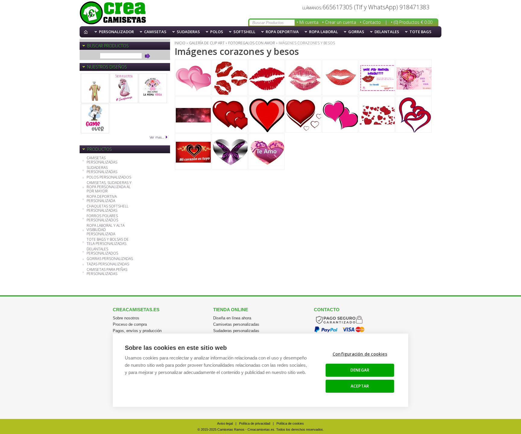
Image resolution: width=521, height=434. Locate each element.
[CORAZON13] (303, 115)
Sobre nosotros (126, 318)
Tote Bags (420, 31)
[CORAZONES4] (230, 151)
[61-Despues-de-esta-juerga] (153, 88)
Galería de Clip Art (207, 43)
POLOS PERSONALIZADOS (109, 177)
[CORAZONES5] (266, 151)
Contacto (372, 22)
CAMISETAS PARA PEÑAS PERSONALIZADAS (107, 272)
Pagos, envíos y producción (137, 330)
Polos (216, 31)
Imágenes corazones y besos (113, 13)
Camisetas (155, 31)
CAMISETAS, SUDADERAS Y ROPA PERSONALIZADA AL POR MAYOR (109, 187)
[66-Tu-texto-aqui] (95, 88)
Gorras (356, 31)
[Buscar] (147, 56)
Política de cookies (290, 423)
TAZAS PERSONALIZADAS (108, 264)
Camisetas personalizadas (236, 324)
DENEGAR (359, 370)
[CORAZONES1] (377, 115)
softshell (244, 31)
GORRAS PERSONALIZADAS (110, 259)
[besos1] (230, 78)
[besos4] (303, 78)
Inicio (87, 31)
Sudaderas (188, 31)
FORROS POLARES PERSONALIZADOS (102, 218)
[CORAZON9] (414, 78)
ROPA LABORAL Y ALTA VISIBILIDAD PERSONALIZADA (106, 229)
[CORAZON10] (193, 115)
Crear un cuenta (340, 22)
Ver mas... (157, 137)
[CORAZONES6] (193, 78)
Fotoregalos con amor (251, 43)
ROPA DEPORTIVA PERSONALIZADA (102, 199)
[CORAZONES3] (193, 151)
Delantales (386, 31)
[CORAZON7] (377, 78)
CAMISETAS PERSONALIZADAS (102, 160)
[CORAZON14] (340, 115)
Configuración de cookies (360, 354)
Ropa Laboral (323, 31)
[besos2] (266, 78)
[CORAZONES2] (414, 115)
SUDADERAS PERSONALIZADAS (102, 170)
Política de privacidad (254, 423)
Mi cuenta (308, 22)
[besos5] (340, 78)
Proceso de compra (130, 324)
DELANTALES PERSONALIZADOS (102, 251)
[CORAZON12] (266, 115)
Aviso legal (225, 423)
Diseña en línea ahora (232, 318)
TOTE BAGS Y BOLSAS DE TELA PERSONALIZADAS (108, 241)
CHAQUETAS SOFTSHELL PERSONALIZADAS (107, 208)
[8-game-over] (95, 118)
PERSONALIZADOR (116, 31)
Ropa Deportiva (282, 31)
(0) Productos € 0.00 (413, 22)
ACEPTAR (360, 386)
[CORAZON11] (230, 115)
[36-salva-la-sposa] (124, 88)
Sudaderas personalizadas (236, 330)
